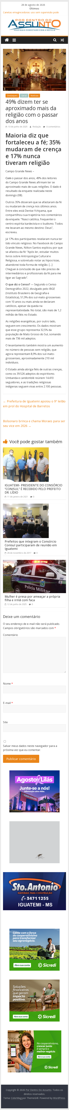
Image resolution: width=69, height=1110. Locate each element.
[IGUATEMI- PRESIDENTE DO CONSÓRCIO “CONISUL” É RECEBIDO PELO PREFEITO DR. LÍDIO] (26, 449)
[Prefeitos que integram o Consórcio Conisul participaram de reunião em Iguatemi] (26, 505)
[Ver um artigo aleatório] (62, 39)
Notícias (34, 95)
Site (5, 722)
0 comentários (53, 126)
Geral (24, 95)
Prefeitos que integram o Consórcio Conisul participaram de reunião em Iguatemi (31, 545)
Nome (8, 683)
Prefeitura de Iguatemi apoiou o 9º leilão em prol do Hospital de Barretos (34, 403)
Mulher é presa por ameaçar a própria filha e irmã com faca (32, 598)
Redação (37, 126)
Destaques (12, 95)
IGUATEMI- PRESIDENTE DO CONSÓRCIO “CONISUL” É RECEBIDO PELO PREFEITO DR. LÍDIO (33, 488)
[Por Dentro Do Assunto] (7, 40)
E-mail (8, 703)
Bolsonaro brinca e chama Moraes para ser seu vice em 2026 (34, 423)
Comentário (10, 635)
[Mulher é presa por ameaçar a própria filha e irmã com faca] (34, 562)
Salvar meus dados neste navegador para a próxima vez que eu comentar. (30, 748)
